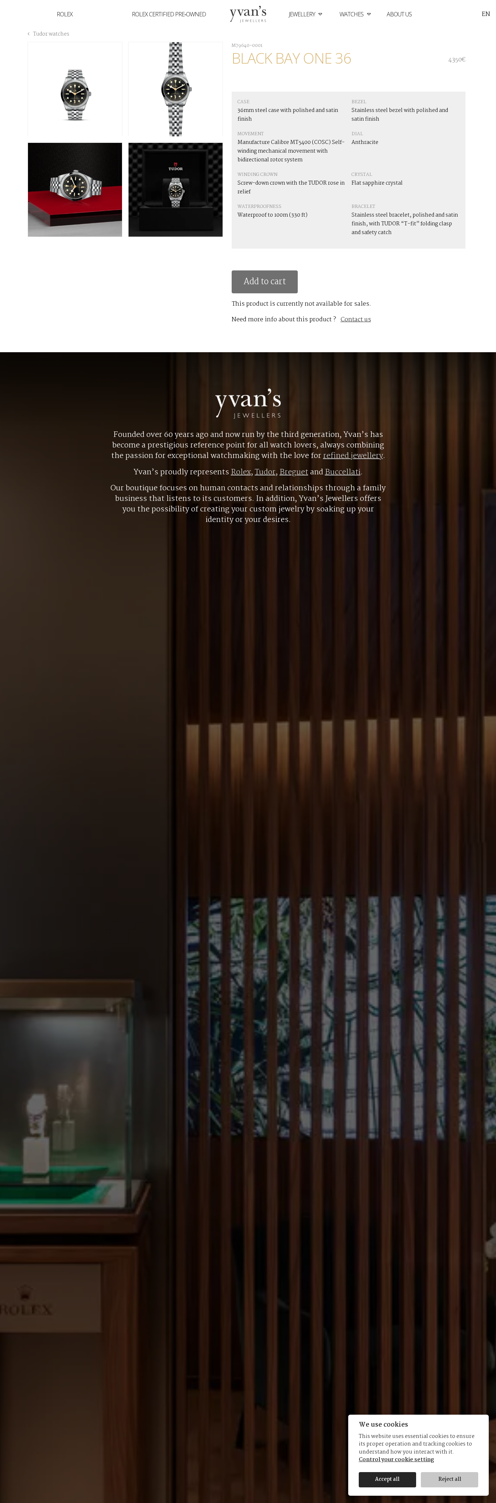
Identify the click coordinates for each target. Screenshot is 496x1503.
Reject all (449, 1480)
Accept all (387, 1480)
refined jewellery (353, 456)
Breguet (294, 472)
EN (486, 14)
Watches (352, 14)
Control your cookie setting (396, 1460)
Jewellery (302, 14)
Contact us (356, 320)
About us (399, 14)
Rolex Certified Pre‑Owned (169, 14)
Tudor (265, 472)
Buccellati (343, 472)
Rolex (65, 14)
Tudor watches (50, 34)
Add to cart (265, 282)
